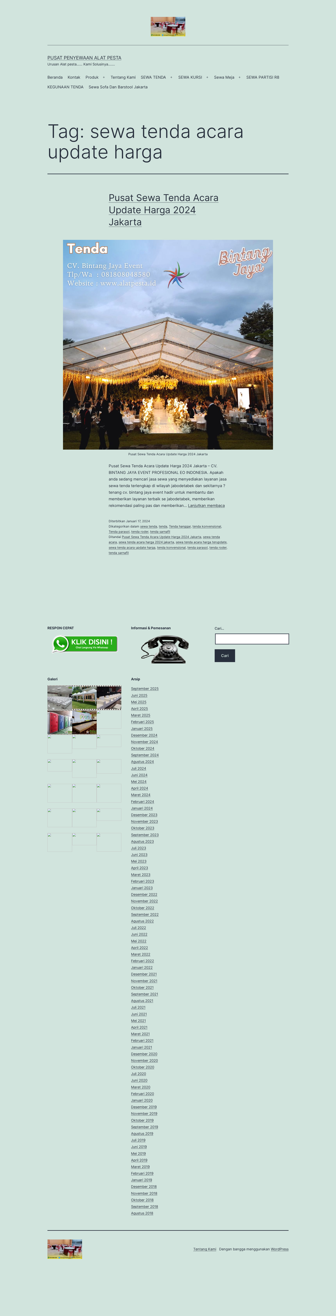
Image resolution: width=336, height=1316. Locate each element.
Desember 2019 (144, 1107)
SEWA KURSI (190, 77)
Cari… (219, 628)
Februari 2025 (142, 722)
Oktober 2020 (142, 1067)
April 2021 (139, 1027)
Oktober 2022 (142, 908)
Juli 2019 (138, 1140)
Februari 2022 (142, 961)
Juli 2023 (138, 848)
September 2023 (145, 835)
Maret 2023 (140, 875)
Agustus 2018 (142, 1213)
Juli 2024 (138, 768)
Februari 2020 (142, 1094)
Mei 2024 (139, 782)
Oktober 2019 (142, 1120)
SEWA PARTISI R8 (262, 77)
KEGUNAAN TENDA (65, 87)
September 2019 (144, 1127)
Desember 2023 (144, 815)
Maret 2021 (140, 1034)
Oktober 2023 (142, 828)
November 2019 (144, 1113)
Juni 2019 (139, 1147)
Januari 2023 (142, 888)
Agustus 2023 (142, 841)
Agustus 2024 (142, 762)
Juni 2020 (139, 1080)
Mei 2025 (138, 702)
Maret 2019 (140, 1167)
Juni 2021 (139, 1014)
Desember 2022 (144, 894)
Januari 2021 (141, 1047)
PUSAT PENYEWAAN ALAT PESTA (84, 58)
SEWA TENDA (153, 77)
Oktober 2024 (142, 748)
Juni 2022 (139, 934)
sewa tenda (148, 526)
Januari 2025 (142, 729)
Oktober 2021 (142, 987)
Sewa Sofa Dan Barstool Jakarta (118, 87)
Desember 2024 (144, 735)
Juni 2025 (139, 695)
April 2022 (139, 948)
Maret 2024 (140, 795)
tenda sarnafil (160, 532)
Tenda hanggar (180, 526)
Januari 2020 (142, 1100)
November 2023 (144, 821)
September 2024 (145, 755)
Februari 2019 (142, 1173)
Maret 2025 (140, 715)
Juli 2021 (138, 1007)
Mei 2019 (138, 1154)
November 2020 (144, 1060)
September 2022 (145, 914)
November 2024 (144, 742)
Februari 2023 (142, 881)
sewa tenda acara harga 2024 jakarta (146, 542)
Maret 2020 (140, 1087)
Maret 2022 (140, 954)
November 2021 (144, 981)
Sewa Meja (224, 77)
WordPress (280, 1249)
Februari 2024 (142, 802)
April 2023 (139, 868)
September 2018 (144, 1207)
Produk (92, 77)
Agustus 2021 (142, 1001)
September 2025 (145, 689)
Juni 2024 (139, 775)
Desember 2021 (144, 974)
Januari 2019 (141, 1180)
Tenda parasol (119, 532)
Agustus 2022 (142, 921)
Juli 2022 (138, 928)
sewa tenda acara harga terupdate (201, 542)
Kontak (74, 77)
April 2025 (139, 709)
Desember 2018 (144, 1187)
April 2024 (139, 788)
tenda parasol (197, 547)
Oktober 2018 (142, 1200)
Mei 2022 (138, 941)
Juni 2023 (139, 855)
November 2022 (144, 901)
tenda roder (139, 532)
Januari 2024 (142, 808)
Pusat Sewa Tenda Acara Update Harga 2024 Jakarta (164, 210)
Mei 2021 (138, 1021)
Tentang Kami (123, 77)
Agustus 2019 (142, 1133)
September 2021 (144, 994)
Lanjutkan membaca (206, 505)
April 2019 (139, 1160)
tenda (163, 526)
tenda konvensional (206, 526)
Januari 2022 (142, 967)
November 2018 (144, 1193)
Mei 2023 (138, 861)
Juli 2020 (138, 1074)
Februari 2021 (142, 1040)
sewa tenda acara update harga (132, 547)
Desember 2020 (144, 1054)
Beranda (55, 77)
